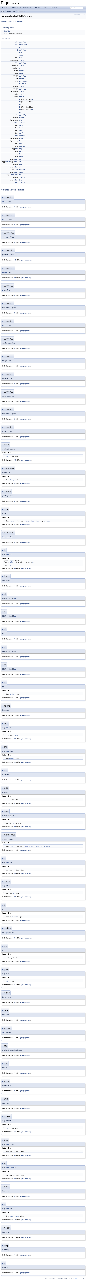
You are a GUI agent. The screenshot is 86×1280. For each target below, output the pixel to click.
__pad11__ (23, 123)
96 (14, 586)
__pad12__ (23, 177)
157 (15, 1155)
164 (15, 762)
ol (20, 162)
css (14, 11)
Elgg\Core (7, 31)
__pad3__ (22, 63)
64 (14, 850)
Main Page (5, 8)
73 (14, 437)
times (21, 130)
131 (15, 803)
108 (15, 460)
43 (14, 313)
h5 (20, 110)
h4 (20, 107)
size (20, 57)
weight (21, 143)
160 (15, 1178)
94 (14, 242)
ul (20, 167)
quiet (21, 151)
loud (20, 154)
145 (15, 873)
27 (14, 207)
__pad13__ (23, 182)
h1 (20, 99)
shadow (22, 136)
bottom (22, 117)
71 (14, 401)
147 (15, 780)
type (17, 1216)
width (11, 758)
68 (14, 483)
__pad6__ (22, 86)
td (20, 175)
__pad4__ (22, 65)
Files (45, 8)
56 (14, 366)
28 (14, 542)
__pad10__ (23, 115)
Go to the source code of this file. (12, 22)
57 (14, 715)
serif (21, 133)
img (20, 180)
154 (15, 938)
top (13, 893)
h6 (20, 112)
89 (14, 1055)
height (21, 78)
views (2, 11)
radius (21, 96)
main (21, 138)
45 (14, 348)
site (20, 120)
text (16, 44)
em (32, 99)
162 (15, 260)
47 (14, 1273)
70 (14, 384)
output (21, 156)
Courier (39, 521)
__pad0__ (22, 42)
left (20, 164)
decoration (23, 44)
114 (15, 1132)
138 (15, 897)
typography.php (25, 207)
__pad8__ (22, 91)
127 (15, 985)
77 (14, 603)
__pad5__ (22, 76)
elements (20, 11)
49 (14, 1091)
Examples (54, 8)
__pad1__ (22, 50)
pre (20, 52)
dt (20, 159)
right (14, 823)
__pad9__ (22, 94)
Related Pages (16, 8)
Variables (83, 14)
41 (14, 1073)
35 (14, 295)
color (16, 42)
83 (14, 501)
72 (14, 419)
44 (14, 331)
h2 (20, 102)
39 (14, 524)
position (22, 169)
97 (14, 1038)
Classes (37, 8)
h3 (20, 104)
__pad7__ (22, 89)
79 (14, 224)
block (16, 735)
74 (14, 1002)
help (20, 149)
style (21, 125)
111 (15, 1237)
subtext (22, 146)
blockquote (23, 83)
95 (14, 1108)
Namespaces (27, 8)
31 (14, 920)
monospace (23, 81)
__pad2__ (22, 60)
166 (15, 277)
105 (15, 826)
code (21, 55)
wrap (21, 73)
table (21, 172)
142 (15, 568)
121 (15, 739)
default (9, 11)
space (21, 70)
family (21, 128)
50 (14, 1255)
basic (21, 141)
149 (15, 1220)
